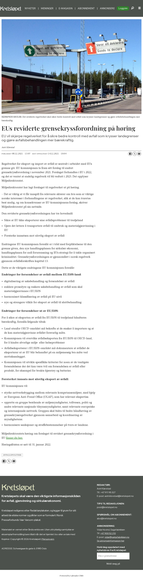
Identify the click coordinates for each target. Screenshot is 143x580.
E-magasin (65, 8)
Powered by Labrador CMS (71, 576)
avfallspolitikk (12, 455)
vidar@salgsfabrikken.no (117, 537)
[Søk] (132, 8)
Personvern (48, 539)
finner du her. (14, 438)
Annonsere (107, 8)
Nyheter (30, 8)
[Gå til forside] (11, 8)
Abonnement (86, 8)
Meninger (47, 8)
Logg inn (122, 8)
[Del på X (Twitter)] (135, 154)
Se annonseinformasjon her (110, 540)
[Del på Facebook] (130, 154)
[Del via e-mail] (139, 154)
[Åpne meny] (139, 8)
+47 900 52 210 (108, 533)
